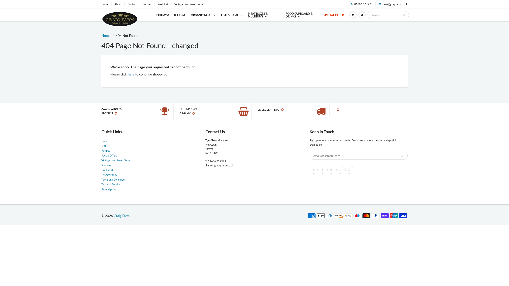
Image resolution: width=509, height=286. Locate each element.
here (131, 74)
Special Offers (334, 15)
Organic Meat (201, 15)
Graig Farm (122, 216)
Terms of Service (110, 184)
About (118, 4)
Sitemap (106, 165)
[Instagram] (340, 170)
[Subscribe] (402, 156)
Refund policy (109, 189)
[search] (388, 15)
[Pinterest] (331, 170)
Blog (103, 145)
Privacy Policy (109, 174)
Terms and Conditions (113, 179)
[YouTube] (349, 170)
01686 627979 (363, 4)
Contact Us (107, 170)
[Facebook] (322, 170)
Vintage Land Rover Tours (188, 4)
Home (104, 4)
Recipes (147, 4)
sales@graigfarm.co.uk (395, 4)
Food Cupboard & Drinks (299, 15)
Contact (132, 4)
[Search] (404, 15)
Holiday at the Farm (169, 15)
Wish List (163, 4)
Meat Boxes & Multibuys (258, 15)
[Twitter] (314, 170)
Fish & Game (230, 15)
